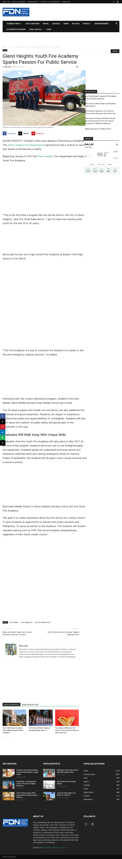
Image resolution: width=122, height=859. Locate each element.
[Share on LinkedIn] (2, 432)
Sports (86, 23)
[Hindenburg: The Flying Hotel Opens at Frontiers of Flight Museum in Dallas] (9, 784)
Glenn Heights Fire (26, 622)
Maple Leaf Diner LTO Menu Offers (98, 129)
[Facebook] (113, 1)
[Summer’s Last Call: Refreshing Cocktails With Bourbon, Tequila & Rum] (9, 773)
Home (5, 47)
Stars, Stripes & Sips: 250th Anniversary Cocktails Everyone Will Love (27, 795)
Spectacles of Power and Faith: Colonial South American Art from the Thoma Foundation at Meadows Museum (100, 120)
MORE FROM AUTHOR (30, 705)
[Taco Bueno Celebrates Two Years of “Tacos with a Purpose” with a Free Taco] (67, 718)
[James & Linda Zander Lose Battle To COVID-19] (49, 796)
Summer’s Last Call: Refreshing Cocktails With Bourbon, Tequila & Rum (27, 772)
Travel (46, 23)
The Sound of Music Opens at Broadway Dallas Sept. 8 (100, 105)
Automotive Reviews (16, 29)
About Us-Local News (18, 2)
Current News (13, 23)
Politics (75, 23)
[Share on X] (2, 421)
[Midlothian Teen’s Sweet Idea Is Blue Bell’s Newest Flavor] (49, 773)
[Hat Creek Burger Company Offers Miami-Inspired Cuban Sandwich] (14, 718)
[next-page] (7, 737)
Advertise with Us (33, 2)
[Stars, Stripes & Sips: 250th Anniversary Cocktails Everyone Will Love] (9, 796)
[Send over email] (2, 437)
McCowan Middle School (42, 622)
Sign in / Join (6, 2)
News (11, 47)
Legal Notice (35, 29)
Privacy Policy (66, 2)
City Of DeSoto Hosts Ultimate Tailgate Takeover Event (63, 633)
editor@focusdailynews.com (53, 847)
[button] (116, 24)
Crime (66, 23)
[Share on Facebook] (2, 416)
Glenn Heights (46, 156)
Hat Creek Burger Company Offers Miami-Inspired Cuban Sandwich (13, 730)
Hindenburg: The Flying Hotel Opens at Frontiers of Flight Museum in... (26, 784)
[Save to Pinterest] (2, 427)
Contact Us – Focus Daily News (50, 2)
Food (48, 29)
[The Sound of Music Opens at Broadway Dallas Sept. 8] (41, 718)
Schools (56, 23)
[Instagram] (117, 1)
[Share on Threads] (2, 443)
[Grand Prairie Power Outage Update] (49, 784)
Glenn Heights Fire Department (25, 145)
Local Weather (32, 23)
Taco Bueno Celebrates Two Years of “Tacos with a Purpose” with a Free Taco (66, 730)
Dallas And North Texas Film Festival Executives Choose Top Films (17, 633)
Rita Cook (8, 67)
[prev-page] (4, 737)
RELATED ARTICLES (11, 705)
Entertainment (101, 23)
